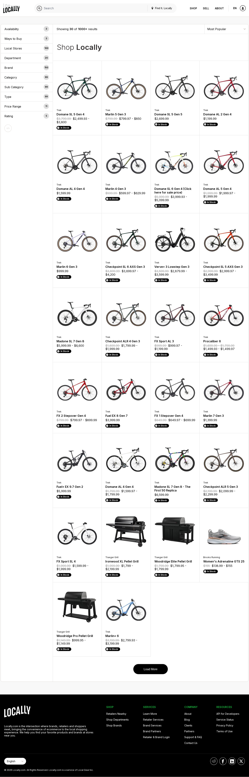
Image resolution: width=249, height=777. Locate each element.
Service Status (225, 719)
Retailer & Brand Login (156, 737)
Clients (188, 725)
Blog (187, 719)
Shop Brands (114, 725)
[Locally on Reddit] (213, 761)
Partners (189, 731)
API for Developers (227, 713)
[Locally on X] (241, 761)
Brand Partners (152, 731)
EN (235, 8)
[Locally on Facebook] (223, 761)
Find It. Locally (163, 8)
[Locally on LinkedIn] (232, 761)
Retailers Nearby (116, 713)
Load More (150, 669)
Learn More (150, 713)
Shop (193, 8)
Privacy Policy (224, 725)
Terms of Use (224, 731)
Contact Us (190, 743)
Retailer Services (153, 719)
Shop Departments (117, 719)
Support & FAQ (193, 737)
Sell (206, 8)
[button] (27, 29)
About (219, 8)
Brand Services (152, 725)
